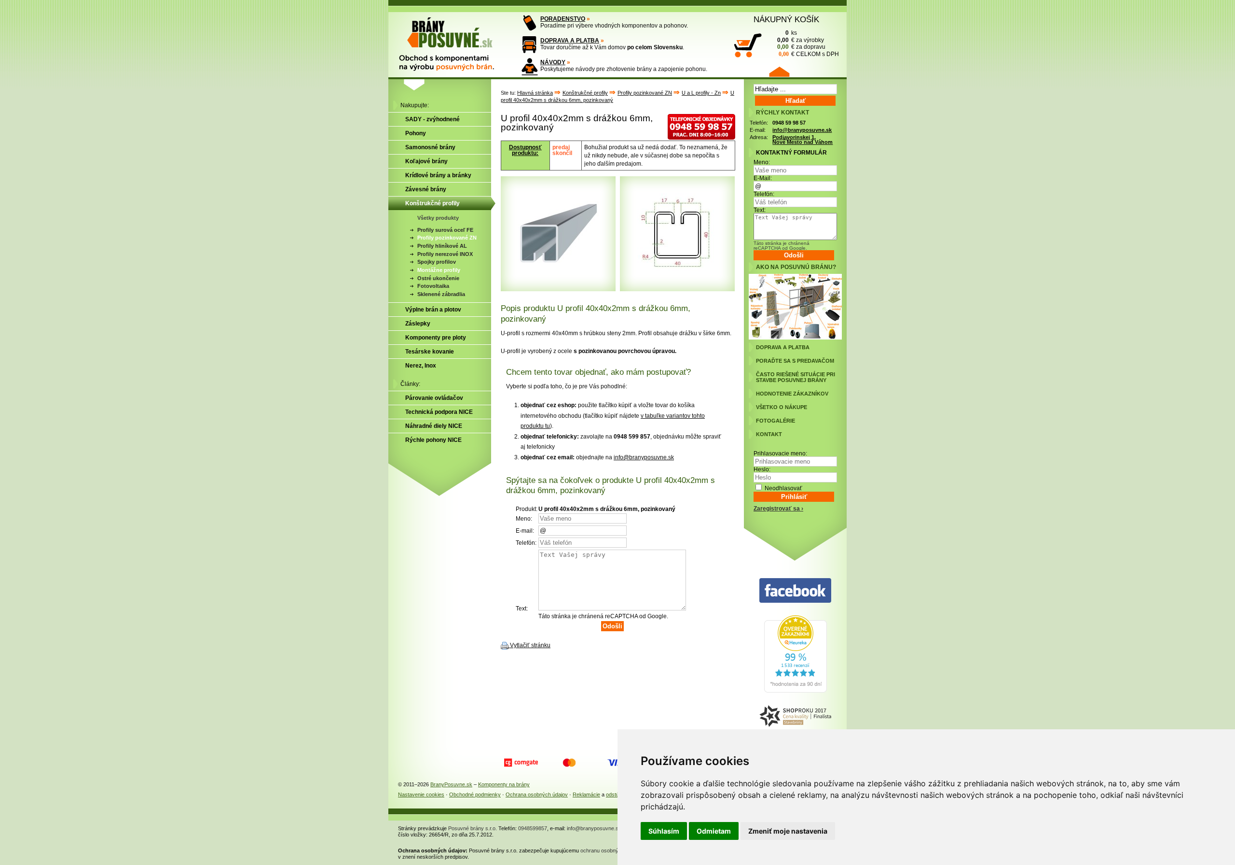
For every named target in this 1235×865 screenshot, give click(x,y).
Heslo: (762, 469)
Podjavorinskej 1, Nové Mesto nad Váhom (802, 139)
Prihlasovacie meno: (780, 453)
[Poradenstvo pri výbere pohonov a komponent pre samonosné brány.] (529, 23)
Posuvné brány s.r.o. (472, 828)
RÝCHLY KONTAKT (782, 112)
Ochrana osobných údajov (537, 794)
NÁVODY (552, 62)
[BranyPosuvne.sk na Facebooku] (795, 591)
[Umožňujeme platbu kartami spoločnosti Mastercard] (569, 762)
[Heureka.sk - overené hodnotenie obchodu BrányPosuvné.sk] (795, 690)
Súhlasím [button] (663, 831)
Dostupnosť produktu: (525, 150)
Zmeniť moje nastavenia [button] (787, 831)
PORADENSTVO (562, 18)
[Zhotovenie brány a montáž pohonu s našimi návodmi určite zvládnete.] (529, 66)
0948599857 (532, 828)
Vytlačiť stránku (530, 645)
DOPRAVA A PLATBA (569, 40)
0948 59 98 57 (789, 123)
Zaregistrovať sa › (778, 508)
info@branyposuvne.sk (644, 457)
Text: (760, 210)
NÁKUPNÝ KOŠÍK (786, 19)
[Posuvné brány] (453, 39)
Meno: (762, 162)
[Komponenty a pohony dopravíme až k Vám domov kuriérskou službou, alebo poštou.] (529, 45)
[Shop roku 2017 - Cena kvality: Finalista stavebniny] (795, 716)
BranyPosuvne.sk (451, 784)
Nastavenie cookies (421, 794)
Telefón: (764, 194)
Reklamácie (586, 794)
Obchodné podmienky (475, 794)
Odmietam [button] (714, 831)
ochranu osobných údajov (610, 850)
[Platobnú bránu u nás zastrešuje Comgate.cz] (521, 762)
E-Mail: (763, 178)
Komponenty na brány (504, 784)
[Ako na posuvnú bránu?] (795, 337)
